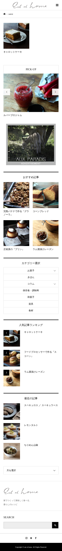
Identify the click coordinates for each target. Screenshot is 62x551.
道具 (31, 304)
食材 (31, 310)
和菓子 (30, 297)
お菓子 (30, 270)
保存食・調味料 (31, 290)
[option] (31, 95)
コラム (30, 284)
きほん (30, 277)
